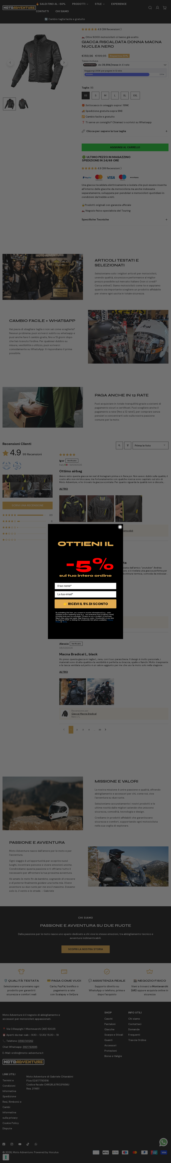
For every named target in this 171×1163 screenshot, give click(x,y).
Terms (64, 622)
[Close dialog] (120, 527)
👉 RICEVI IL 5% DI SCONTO (85, 604)
